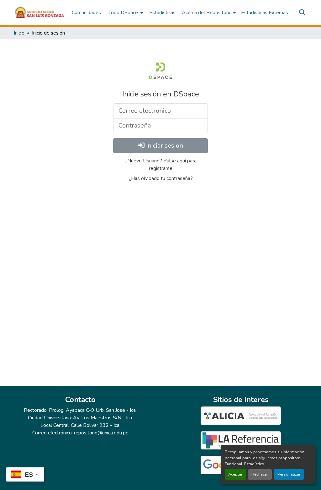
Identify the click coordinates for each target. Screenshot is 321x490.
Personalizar (289, 474)
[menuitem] (125, 12)
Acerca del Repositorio (207, 12)
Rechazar (259, 474)
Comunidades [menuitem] (86, 12)
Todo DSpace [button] (123, 12)
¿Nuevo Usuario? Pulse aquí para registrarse (161, 164)
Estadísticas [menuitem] (162, 12)
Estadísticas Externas (264, 12)
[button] (40, 12)
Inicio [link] (19, 33)
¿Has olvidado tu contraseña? (161, 178)
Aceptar (235, 474)
